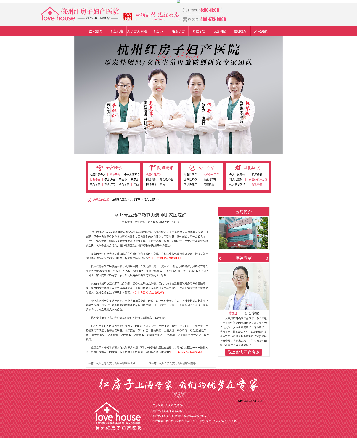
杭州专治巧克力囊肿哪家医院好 (177, 363)
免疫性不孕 (210, 179)
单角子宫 (124, 184)
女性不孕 (135, 199)
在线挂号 (240, 31)
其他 (136, 184)
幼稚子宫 (199, 31)
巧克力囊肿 (235, 179)
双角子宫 (109, 184)
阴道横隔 (151, 184)
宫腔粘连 (209, 184)
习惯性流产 (190, 184)
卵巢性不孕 (190, 174)
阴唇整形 (257, 174)
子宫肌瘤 (116, 31)
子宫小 (158, 31)
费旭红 (233, 313)
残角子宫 (95, 184)
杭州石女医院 (119, 199)
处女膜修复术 (237, 184)
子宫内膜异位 (237, 174)
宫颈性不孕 (190, 179)
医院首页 (95, 31)
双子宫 (135, 179)
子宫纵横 (109, 179)
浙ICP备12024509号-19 (250, 401)
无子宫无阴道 (137, 31)
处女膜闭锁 (166, 179)
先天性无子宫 (98, 174)
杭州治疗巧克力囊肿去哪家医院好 (115, 363)
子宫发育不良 (132, 174)
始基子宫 (178, 31)
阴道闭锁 (219, 31)
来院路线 (261, 31)
